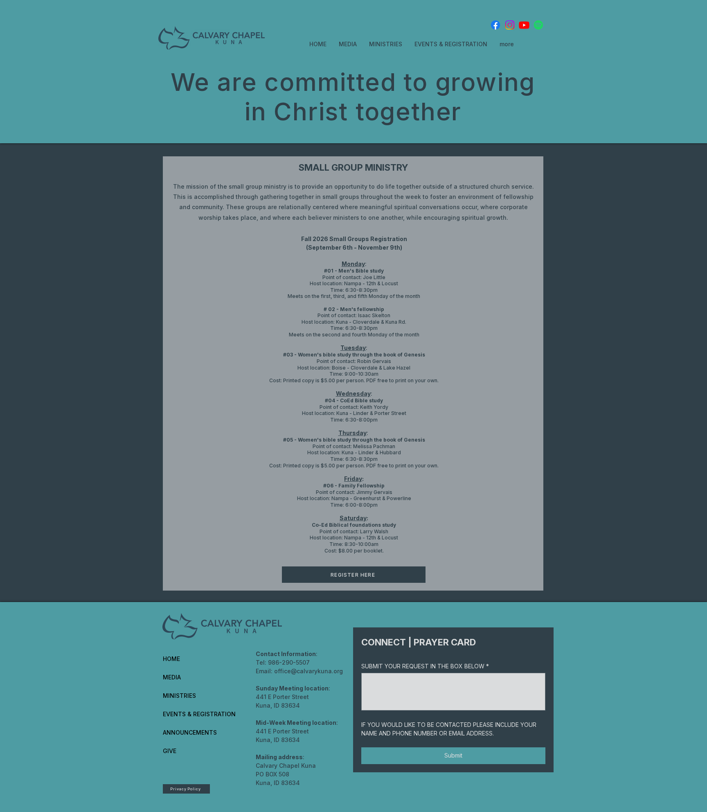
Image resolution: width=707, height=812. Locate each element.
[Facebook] (495, 25)
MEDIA (172, 677)
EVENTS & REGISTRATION (199, 713)
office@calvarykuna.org (308, 671)
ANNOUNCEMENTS (190, 732)
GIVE (169, 750)
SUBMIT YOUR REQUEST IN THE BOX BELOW (425, 666)
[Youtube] (524, 25)
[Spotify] (538, 25)
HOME (171, 658)
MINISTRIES (179, 695)
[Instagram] (510, 25)
